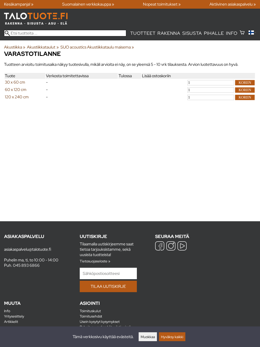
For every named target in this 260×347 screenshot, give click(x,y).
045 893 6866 (26, 265)
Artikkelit (11, 321)
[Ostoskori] (242, 33)
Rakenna (168, 33)
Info (231, 33)
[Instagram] (170, 246)
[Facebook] (159, 246)
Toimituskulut (90, 310)
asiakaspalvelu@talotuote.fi (27, 249)
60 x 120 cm (15, 89)
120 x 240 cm (17, 97)
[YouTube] (182, 246)
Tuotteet (142, 33)
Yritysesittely (14, 316)
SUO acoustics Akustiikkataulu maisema (97, 47)
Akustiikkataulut (43, 47)
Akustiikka (14, 47)
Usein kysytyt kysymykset (100, 321)
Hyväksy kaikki (172, 336)
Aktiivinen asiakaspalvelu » (232, 4)
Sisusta (192, 33)
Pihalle (214, 33)
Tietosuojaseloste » (95, 261)
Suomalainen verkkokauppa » (88, 4)
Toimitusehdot (91, 316)
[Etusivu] (36, 23)
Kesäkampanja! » (19, 4)
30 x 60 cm (15, 82)
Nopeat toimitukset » (162, 4)
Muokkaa (148, 336)
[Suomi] (252, 33)
